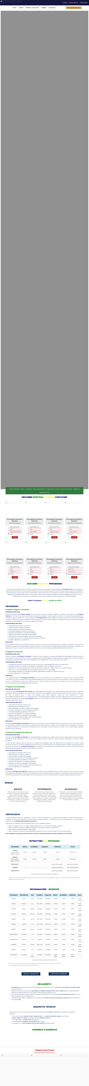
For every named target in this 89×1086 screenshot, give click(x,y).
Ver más (14, 764)
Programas (17, 716)
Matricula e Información (66, 716)
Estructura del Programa (39, 716)
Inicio (14, 7)
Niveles (22, 716)
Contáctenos (84, 2)
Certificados (29, 716)
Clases (11, 716)
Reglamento (76, 716)
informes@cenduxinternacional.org (71, 822)
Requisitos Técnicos (45, 719)
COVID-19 (65, 2)
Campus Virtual (73, 2)
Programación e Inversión (52, 716)
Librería (43, 7)
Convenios (52, 7)
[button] (74, 7)
